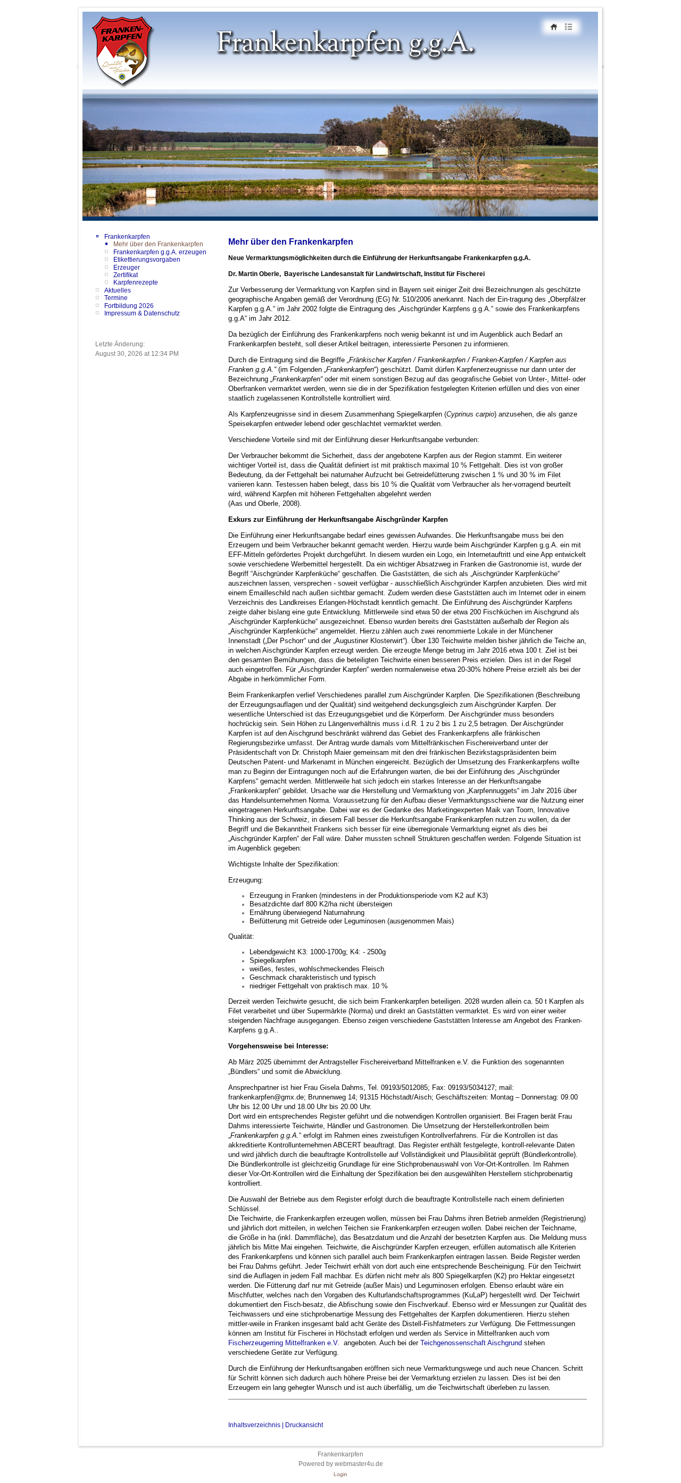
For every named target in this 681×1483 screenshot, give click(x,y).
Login (340, 1474)
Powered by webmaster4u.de (340, 1464)
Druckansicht (304, 1425)
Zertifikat (125, 275)
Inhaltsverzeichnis (254, 1425)
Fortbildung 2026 (129, 306)
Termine (116, 298)
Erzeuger (126, 267)
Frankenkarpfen (127, 236)
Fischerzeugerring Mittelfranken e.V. (285, 1343)
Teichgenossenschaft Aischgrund (471, 1343)
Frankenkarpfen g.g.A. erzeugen (159, 252)
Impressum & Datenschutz (142, 313)
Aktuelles (117, 290)
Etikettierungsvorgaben (146, 259)
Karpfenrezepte (135, 282)
